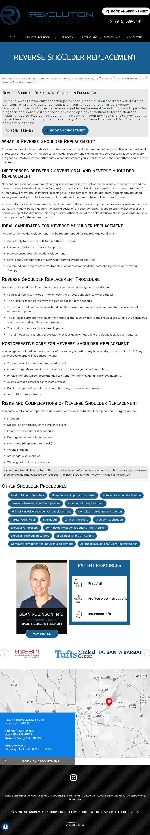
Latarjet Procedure (76, 519)
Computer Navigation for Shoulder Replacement (42, 544)
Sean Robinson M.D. (117, 108)
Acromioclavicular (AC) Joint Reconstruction (109, 544)
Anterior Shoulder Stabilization (122, 495)
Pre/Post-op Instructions (107, 598)
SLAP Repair (50, 519)
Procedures (137, 78)
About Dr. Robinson (37, 37)
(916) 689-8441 (128, 21)
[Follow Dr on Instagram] (75, 777)
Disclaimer (20, 795)
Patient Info (89, 37)
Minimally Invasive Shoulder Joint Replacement (41, 511)
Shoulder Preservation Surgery (30, 536)
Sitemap (44, 795)
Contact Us (134, 37)
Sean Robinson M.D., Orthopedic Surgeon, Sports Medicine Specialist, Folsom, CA (50, 78)
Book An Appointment (129, 11)
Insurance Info (99, 614)
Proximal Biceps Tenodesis (27, 495)
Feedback (57, 795)
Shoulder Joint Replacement (86, 503)
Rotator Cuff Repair (23, 519)
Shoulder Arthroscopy (24, 528)
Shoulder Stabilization (109, 519)
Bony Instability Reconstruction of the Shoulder (76, 528)
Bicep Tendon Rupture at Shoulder (73, 495)
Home (11, 37)
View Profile (42, 634)
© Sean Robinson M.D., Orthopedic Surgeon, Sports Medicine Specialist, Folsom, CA (75, 812)
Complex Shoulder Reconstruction (100, 511)
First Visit (95, 583)
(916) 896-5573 (21, 734)
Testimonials (112, 37)
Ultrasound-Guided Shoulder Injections (35, 503)
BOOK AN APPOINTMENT (67, 130)
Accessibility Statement (111, 795)
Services (67, 37)
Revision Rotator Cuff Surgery (75, 536)
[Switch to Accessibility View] (5, 826)
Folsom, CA (78, 116)
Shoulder (120, 78)
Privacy (32, 795)
